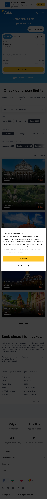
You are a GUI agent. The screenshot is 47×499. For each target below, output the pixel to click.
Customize (22, 266)
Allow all (23, 258)
